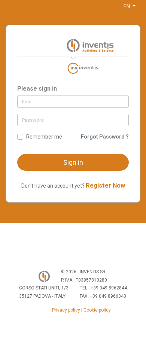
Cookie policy (97, 310)
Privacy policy (66, 310)
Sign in (73, 162)
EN (127, 6)
